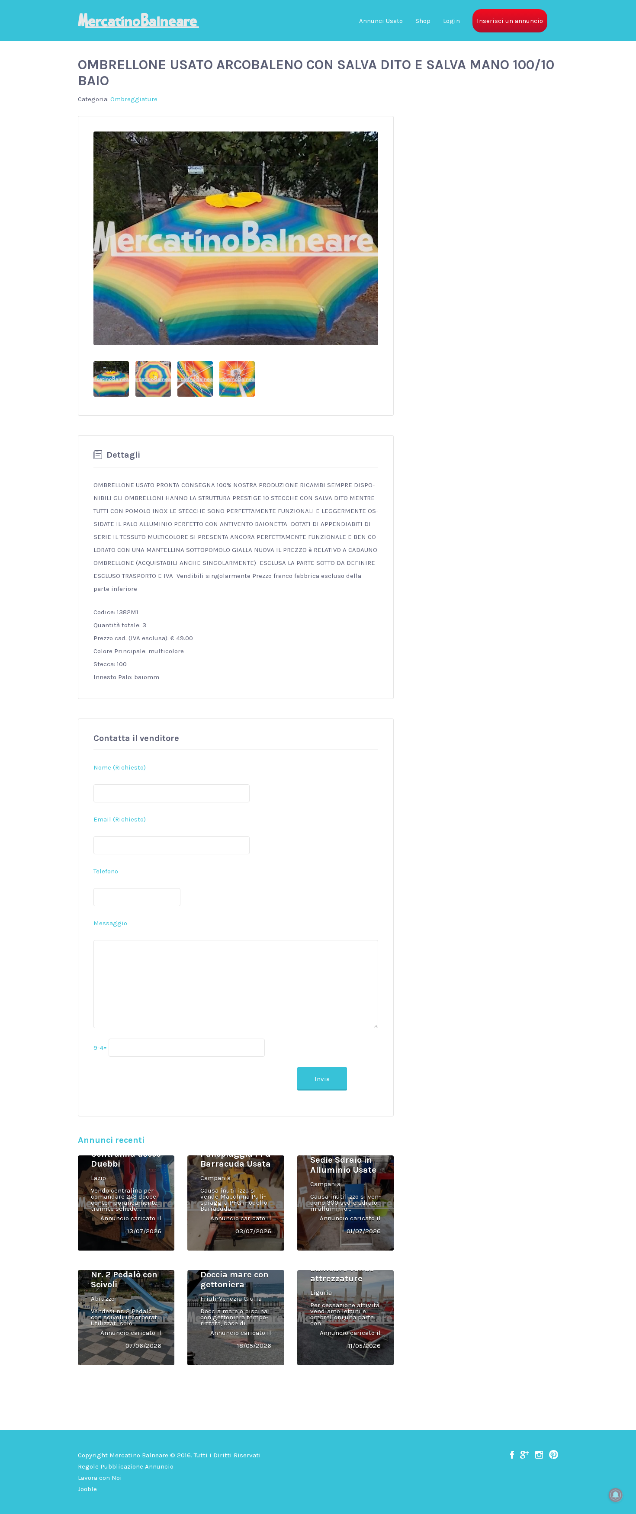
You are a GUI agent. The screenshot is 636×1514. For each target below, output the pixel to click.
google (524, 1455)
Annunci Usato (381, 21)
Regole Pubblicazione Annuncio (125, 1466)
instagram (539, 1455)
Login (451, 21)
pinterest (553, 1455)
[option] (235, 238)
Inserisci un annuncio (510, 21)
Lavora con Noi (100, 1478)
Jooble (87, 1489)
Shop (422, 21)
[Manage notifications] (616, 1495)
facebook (512, 1455)
